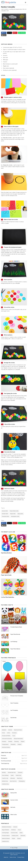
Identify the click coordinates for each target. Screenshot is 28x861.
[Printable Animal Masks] (14, 615)
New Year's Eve (13, 781)
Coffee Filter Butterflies (7, 597)
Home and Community (7, 738)
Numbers (4, 741)
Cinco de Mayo (5, 775)
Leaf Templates (14, 710)
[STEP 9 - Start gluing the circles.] (14, 382)
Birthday (4, 772)
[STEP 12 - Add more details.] (14, 477)
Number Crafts (5, 513)
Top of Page (14, 847)
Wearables (13, 744)
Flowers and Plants (6, 735)
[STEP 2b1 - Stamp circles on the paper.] (14, 154)
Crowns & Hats (14, 832)
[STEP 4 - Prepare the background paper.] (14, 236)
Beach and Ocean (18, 729)
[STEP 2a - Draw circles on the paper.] (14, 115)
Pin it (15, 32)
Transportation (5, 744)
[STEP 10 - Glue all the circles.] (14, 413)
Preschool (3, 755)
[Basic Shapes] (14, 676)
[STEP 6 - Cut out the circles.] (14, 296)
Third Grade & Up (5, 763)
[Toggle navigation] (26, 2)
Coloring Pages (5, 832)
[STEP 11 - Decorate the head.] (14, 441)
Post (10, 32)
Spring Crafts (20, 513)
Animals (10, 729)
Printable (10, 741)
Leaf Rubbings (13, 641)
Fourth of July (5, 778)
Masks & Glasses (6, 838)
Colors (8, 732)
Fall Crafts (12, 807)
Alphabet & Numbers (6, 826)
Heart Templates (14, 703)
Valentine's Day (5, 784)
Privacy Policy (20, 857)
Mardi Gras (19, 778)
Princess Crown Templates (16, 695)
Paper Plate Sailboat (15, 648)
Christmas (20, 772)
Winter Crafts (13, 814)
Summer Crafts (14, 800)
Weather (19, 744)
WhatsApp (22, 32)
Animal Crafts (5, 511)
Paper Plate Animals (15, 634)
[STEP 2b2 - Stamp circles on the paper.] (14, 181)
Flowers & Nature (5, 835)
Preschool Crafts (5, 516)
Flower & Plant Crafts (14, 511)
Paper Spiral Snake (6, 575)
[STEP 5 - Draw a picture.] (14, 268)
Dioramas (14, 732)
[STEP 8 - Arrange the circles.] (14, 351)
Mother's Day (5, 781)
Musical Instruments (18, 738)
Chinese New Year (12, 772)
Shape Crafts (12, 513)
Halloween (12, 778)
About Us (6, 857)
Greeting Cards (15, 835)
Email (4, 35)
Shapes (22, 741)
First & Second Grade (6, 760)
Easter (12, 775)
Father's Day (18, 775)
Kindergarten (4, 758)
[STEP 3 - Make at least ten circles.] (14, 208)
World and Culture (6, 747)
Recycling (16, 741)
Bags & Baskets (5, 829)
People (13, 838)
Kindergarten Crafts (15, 516)
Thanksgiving (21, 781)
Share (4, 32)
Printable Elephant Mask (16, 627)
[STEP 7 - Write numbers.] (14, 324)
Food (14, 735)
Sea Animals (13, 717)
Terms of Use (13, 857)
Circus (3, 732)
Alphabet (4, 729)
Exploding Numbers (6, 553)
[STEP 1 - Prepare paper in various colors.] (14, 86)
